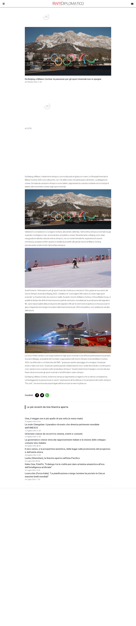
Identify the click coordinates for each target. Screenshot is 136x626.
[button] (37, 395)
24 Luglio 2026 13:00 (32, 470)
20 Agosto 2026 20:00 (33, 421)
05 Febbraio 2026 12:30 (33, 82)
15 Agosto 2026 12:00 (33, 431)
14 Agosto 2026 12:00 (33, 437)
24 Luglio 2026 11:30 (32, 479)
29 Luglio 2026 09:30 (32, 461)
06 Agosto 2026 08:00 (33, 446)
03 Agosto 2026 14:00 (33, 455)
